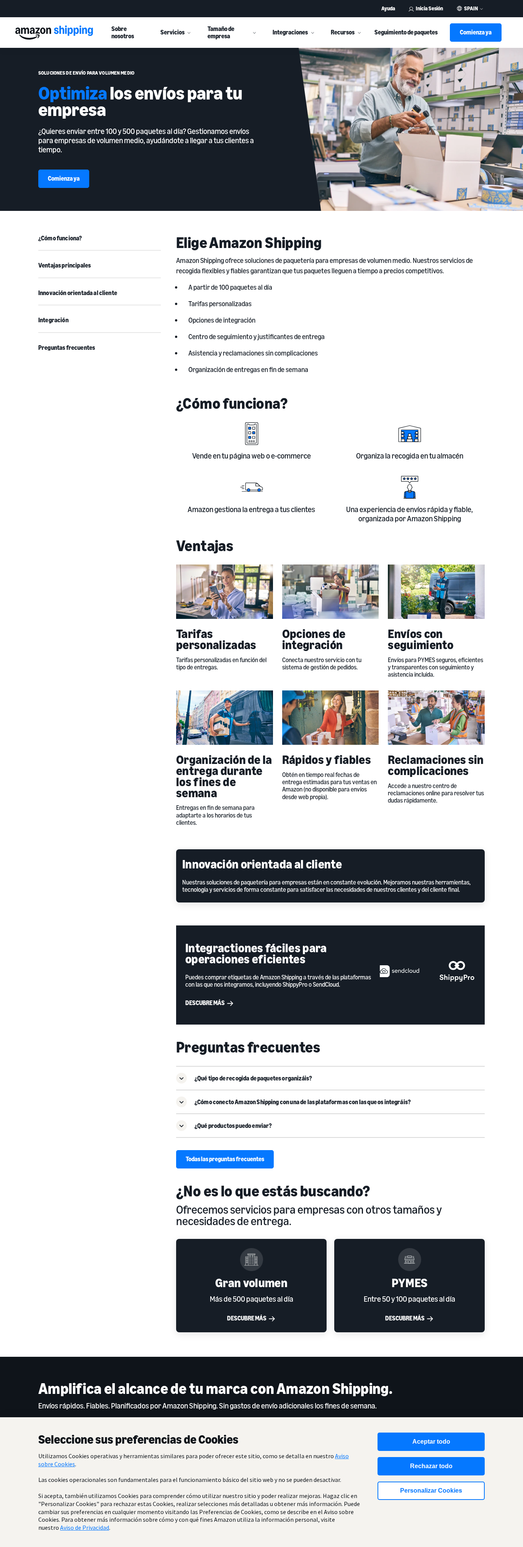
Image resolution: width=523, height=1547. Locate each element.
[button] (330, 1078)
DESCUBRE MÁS (246, 1318)
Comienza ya (476, 32)
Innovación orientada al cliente (77, 293)
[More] (189, 32)
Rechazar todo (431, 1466)
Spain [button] (471, 8)
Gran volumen (251, 1282)
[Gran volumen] (251, 1259)
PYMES (410, 1282)
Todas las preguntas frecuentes (225, 1159)
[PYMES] (409, 1259)
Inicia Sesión (429, 8)
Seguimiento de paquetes (406, 32)
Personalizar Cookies (431, 1490)
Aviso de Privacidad (84, 1527)
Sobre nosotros (122, 32)
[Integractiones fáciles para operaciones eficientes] (428, 969)
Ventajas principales (64, 265)
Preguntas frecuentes (66, 347)
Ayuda (388, 8)
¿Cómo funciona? (60, 238)
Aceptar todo (431, 1441)
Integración (53, 320)
